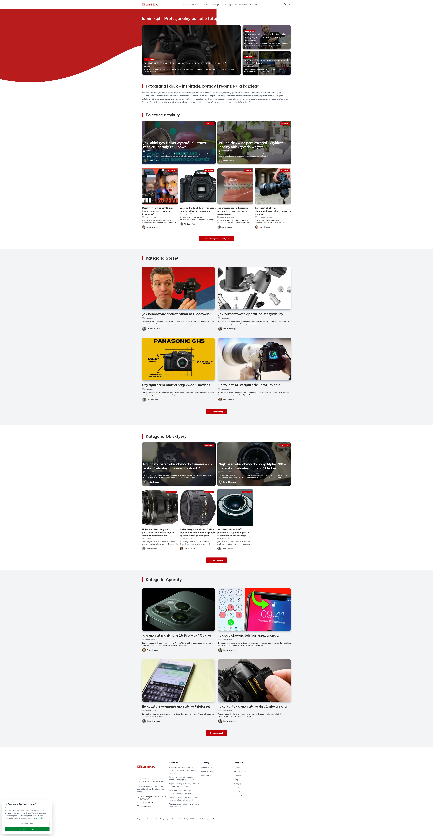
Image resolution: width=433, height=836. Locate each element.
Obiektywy (216, 4)
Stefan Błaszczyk (153, 329)
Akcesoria (237, 776)
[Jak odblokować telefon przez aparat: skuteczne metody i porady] (254, 609)
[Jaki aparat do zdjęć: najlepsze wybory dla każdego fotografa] (267, 63)
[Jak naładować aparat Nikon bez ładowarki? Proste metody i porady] (178, 288)
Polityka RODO (189, 819)
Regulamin (140, 819)
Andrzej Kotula (152, 161)
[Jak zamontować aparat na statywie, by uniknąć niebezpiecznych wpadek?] (254, 288)
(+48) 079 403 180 (146, 803)
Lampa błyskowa (240, 772)
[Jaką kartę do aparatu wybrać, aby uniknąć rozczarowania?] (254, 680)
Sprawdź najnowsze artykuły (216, 239)
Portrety (237, 767)
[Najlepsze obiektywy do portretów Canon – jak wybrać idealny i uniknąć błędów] (160, 507)
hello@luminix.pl (145, 806)
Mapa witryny (217, 819)
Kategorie (238, 762)
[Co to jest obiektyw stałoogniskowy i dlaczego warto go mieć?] (273, 186)
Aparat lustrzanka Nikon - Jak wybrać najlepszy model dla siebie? (185, 63)
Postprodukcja (241, 4)
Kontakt (179, 819)
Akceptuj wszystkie (27, 829)
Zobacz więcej (216, 411)
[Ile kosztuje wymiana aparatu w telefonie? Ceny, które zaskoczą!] (178, 680)
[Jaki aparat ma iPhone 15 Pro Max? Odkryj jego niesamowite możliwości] (178, 609)
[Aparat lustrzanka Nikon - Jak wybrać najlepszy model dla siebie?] (191, 50)
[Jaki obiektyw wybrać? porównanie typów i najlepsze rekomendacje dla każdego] (235, 507)
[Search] (285, 4)
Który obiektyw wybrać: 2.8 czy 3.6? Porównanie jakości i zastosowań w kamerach (182, 770)
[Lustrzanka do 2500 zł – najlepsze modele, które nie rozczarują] (198, 186)
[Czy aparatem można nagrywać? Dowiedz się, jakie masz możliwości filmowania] (178, 359)
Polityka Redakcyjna (203, 819)
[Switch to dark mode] (289, 4)
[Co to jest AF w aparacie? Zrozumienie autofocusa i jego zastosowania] (254, 359)
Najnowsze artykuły (191, 4)
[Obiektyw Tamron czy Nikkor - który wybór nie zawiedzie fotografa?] (160, 186)
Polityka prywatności (167, 819)
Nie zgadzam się (27, 824)
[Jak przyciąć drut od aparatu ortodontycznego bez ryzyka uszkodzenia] (235, 186)
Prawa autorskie (152, 819)
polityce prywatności (35, 818)
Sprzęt (205, 4)
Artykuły (173, 762)
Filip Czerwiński (152, 400)
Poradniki (254, 4)
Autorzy (205, 762)
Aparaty (228, 4)
